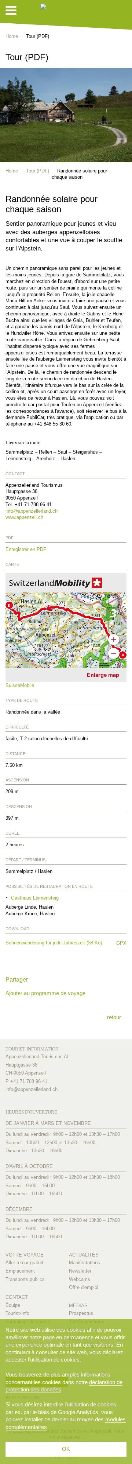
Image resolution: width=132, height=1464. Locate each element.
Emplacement (20, 1271)
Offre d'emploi (83, 1287)
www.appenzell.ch (24, 517)
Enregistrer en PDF (26, 549)
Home (12, 36)
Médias (78, 1305)
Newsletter (80, 1271)
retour (114, 1017)
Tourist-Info (17, 1313)
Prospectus (81, 1313)
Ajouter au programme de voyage (45, 993)
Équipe (13, 1305)
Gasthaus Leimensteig (35, 898)
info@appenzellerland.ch (32, 511)
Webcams (79, 1279)
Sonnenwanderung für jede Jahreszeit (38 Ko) (57, 943)
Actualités (84, 1255)
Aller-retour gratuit (24, 1262)
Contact (17, 1297)
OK (66, 1449)
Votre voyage (25, 1255)
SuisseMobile (20, 685)
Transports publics (25, 1279)
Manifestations (84, 1262)
